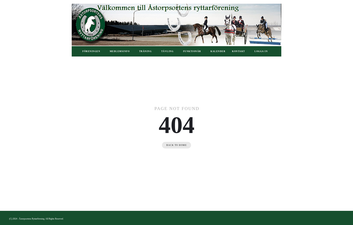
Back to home (176, 145)
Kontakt (238, 51)
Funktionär (192, 51)
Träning (145, 51)
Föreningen (91, 51)
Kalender (218, 51)
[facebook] (342, 218)
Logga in (261, 51)
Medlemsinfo (120, 51)
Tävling (167, 51)
